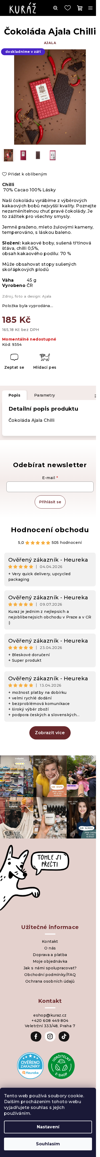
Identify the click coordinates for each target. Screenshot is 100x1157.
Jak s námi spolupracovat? (50, 968)
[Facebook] (36, 1036)
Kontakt (50, 941)
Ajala (50, 43)
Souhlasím (48, 1143)
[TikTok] (64, 1036)
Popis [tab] (14, 395)
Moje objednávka (50, 961)
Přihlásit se (50, 502)
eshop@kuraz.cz (50, 1015)
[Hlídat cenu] (45, 362)
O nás (50, 948)
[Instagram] (50, 1036)
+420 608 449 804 (49, 1020)
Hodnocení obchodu (50, 530)
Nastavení (48, 1126)
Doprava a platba (50, 954)
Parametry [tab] (44, 395)
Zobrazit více (50, 732)
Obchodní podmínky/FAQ (50, 974)
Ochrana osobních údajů (50, 981)
